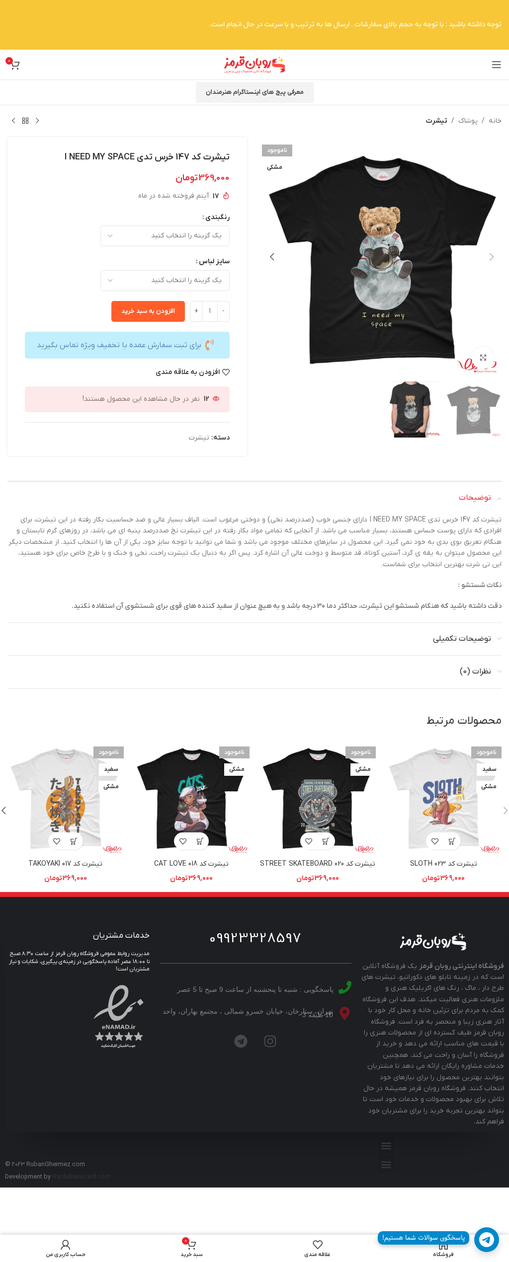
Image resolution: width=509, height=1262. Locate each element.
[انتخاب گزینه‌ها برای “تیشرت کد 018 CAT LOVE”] (200, 841)
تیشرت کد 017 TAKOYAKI (65, 864)
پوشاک (468, 121)
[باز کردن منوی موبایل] (497, 64)
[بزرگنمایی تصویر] (483, 358)
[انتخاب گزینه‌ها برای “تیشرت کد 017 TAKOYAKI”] (74, 841)
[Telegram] (240, 1041)
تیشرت (436, 121)
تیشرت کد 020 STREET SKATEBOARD (317, 864)
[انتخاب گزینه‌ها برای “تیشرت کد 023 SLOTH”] (452, 841)
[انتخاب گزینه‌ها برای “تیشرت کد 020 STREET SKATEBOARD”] (326, 841)
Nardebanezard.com (81, 1177)
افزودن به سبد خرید (148, 311)
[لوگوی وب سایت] (254, 64)
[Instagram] (269, 1041)
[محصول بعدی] (13, 121)
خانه (495, 121)
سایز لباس (214, 261)
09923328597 (255, 939)
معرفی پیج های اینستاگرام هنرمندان (255, 92)
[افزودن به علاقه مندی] (434, 841)
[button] (492, 257)
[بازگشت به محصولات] (25, 121)
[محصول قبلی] (37, 121)
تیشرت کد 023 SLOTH (443, 864)
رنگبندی (217, 217)
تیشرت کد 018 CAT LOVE (191, 864)
